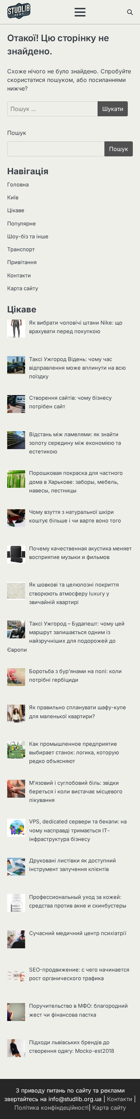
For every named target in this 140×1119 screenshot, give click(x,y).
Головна (18, 184)
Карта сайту (22, 288)
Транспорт (21, 249)
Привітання (22, 262)
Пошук (16, 132)
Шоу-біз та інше (27, 236)
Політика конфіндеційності (51, 1107)
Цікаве (15, 210)
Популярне (21, 223)
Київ (12, 197)
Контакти (19, 275)
